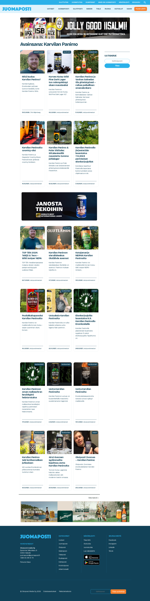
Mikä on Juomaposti (107, 2)
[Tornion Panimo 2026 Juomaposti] (59, 206)
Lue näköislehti (89, 551)
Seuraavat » (93, 498)
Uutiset (50, 9)
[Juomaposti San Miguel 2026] (75, 511)
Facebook (112, 540)
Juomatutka (77, 2)
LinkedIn (112, 547)
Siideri (89, 9)
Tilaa (117, 66)
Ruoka (108, 9)
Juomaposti (63, 9)
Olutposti (78, 9)
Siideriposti (63, 551)
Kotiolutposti (64, 566)
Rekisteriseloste (65, 591)
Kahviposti (63, 562)
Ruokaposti (63, 558)
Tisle (98, 9)
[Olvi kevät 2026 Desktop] (75, 28)
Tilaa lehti (141, 9)
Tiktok (111, 551)
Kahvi (129, 9)
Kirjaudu (136, 2)
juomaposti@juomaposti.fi (30, 555)
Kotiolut (119, 9)
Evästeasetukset (49, 591)
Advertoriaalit (64, 569)
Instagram (112, 544)
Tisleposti (62, 555)
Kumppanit (90, 2)
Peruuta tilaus (25, 562)
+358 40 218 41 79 (26, 558)
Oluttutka (63, 2)
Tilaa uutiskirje (118, 591)
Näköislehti (124, 2)
